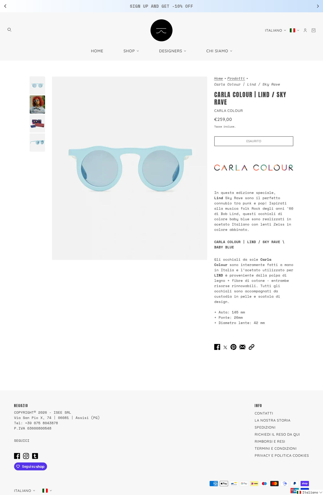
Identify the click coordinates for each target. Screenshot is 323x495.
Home (218, 78)
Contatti (264, 413)
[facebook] (17, 456)
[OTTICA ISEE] (161, 30)
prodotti (236, 78)
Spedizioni (265, 427)
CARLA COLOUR (228, 110)
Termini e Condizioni (276, 448)
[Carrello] (313, 30)
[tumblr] (35, 456)
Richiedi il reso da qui (277, 434)
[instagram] (26, 456)
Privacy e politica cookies (282, 455)
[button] (251, 347)
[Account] (305, 30)
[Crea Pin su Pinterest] (233, 347)
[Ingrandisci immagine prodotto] (129, 168)
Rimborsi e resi (270, 441)
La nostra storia (272, 420)
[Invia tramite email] (242, 347)
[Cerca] (9, 29)
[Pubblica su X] (225, 346)
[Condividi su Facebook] (217, 347)
